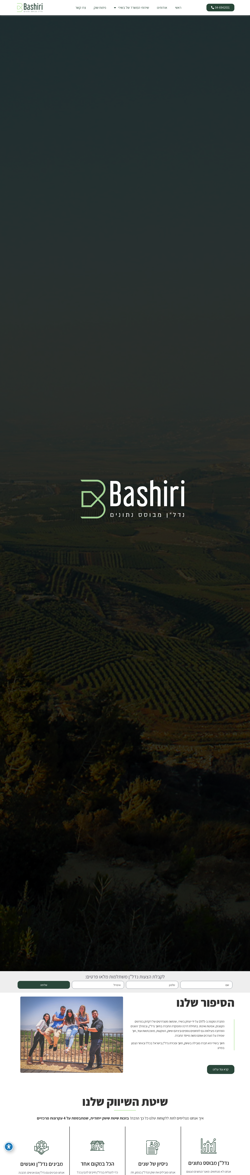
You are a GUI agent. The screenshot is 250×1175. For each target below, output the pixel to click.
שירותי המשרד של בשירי (133, 7)
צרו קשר (80, 7)
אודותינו (162, 7)
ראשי (178, 7)
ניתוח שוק (100, 7)
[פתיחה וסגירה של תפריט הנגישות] (8, 1146)
